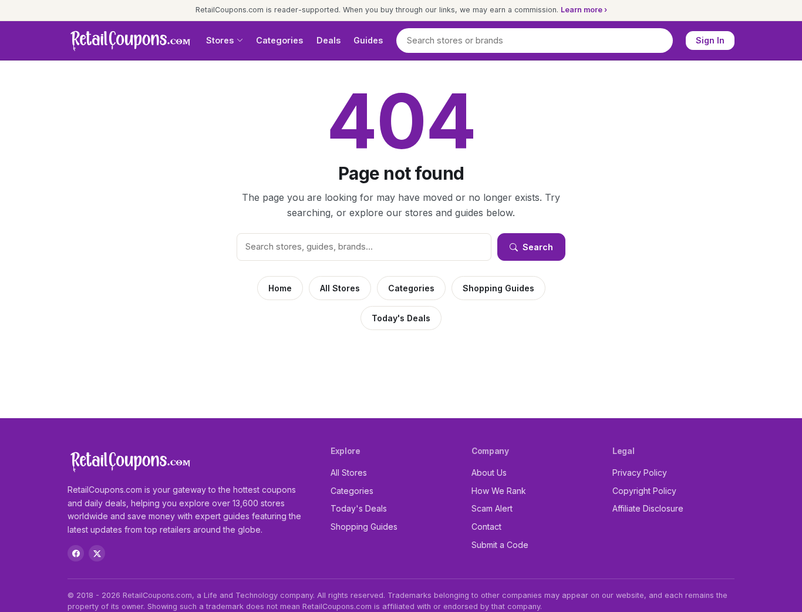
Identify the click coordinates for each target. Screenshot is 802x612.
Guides (368, 40)
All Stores (340, 288)
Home (280, 288)
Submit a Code (499, 545)
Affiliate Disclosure (647, 508)
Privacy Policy (639, 473)
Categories (279, 40)
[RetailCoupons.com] (130, 40)
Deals (328, 40)
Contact (486, 527)
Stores (220, 40)
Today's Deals (401, 318)
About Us (489, 473)
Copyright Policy (644, 491)
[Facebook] (76, 553)
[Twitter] (97, 553)
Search (538, 247)
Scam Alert (492, 508)
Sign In (710, 40)
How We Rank (498, 491)
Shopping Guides (498, 288)
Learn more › (584, 9)
